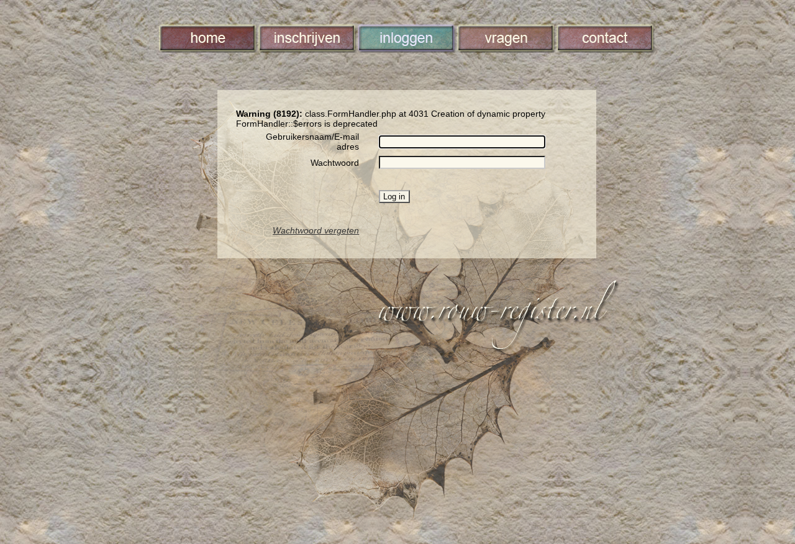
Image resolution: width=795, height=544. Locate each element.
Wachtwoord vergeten (316, 230)
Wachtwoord (335, 163)
